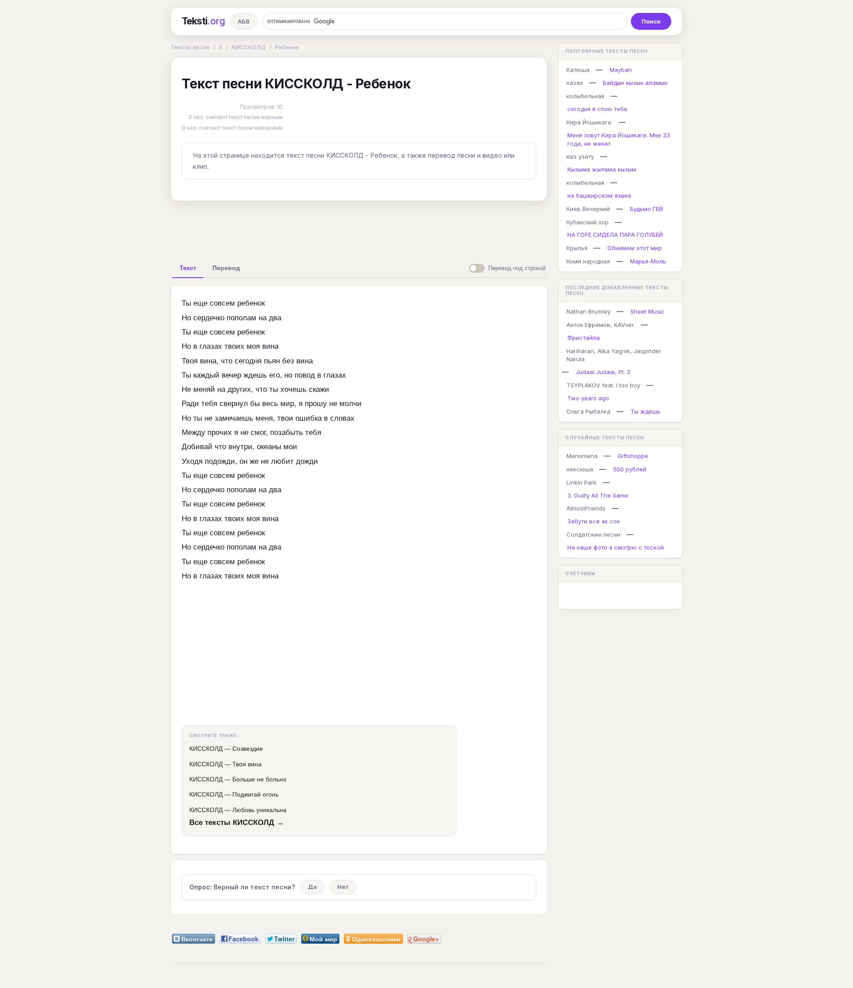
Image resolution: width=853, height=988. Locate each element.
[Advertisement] (359, 228)
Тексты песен (190, 47)
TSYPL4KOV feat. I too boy (603, 385)
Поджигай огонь (255, 794)
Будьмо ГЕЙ (646, 208)
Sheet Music (647, 311)
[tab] (187, 268)
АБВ (244, 21)
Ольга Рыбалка (588, 411)
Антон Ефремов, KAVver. (600, 324)
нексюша (579, 469)
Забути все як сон (593, 521)
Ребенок (287, 47)
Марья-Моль (648, 261)
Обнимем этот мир (634, 247)
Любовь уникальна (259, 809)
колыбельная (585, 96)
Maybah (621, 69)
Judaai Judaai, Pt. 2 (603, 371)
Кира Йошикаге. (589, 122)
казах (574, 82)
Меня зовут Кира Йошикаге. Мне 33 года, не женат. (618, 139)
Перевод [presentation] (226, 267)
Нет (343, 886)
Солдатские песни (593, 534)
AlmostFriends (586, 508)
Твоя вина (247, 764)
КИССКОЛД (249, 47)
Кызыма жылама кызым (601, 169)
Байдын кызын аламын (635, 82)
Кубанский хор (587, 222)
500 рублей (629, 469)
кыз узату (580, 156)
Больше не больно (259, 779)
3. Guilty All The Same (597, 495)
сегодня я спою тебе (597, 108)
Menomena (582, 455)
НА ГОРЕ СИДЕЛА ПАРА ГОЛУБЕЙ (615, 234)
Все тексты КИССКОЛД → (236, 822)
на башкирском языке (599, 195)
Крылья (576, 247)
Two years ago (588, 398)
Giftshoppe (633, 455)
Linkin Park (581, 482)
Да (312, 886)
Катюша (578, 69)
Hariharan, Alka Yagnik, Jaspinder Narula (613, 355)
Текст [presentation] (187, 267)
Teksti (203, 21)
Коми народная (588, 261)
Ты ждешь (645, 411)
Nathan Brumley (588, 311)
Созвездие (247, 748)
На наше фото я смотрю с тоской (615, 547)
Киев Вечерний (588, 208)
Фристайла (583, 337)
